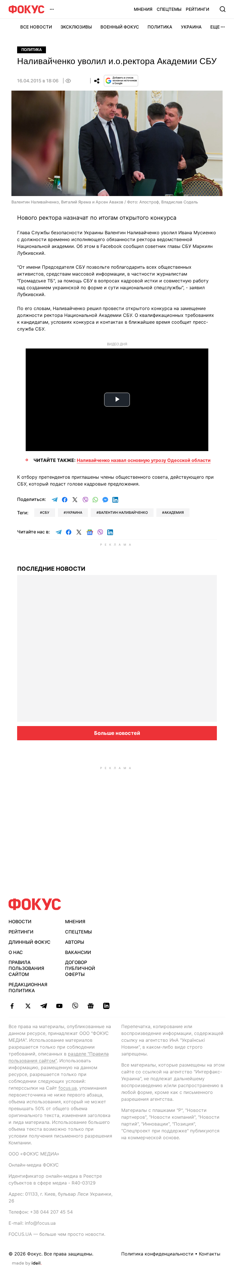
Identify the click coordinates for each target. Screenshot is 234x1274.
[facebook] (12, 1006)
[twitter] (27, 1006)
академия (174, 512)
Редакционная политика (28, 987)
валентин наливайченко (123, 512)
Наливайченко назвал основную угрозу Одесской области (144, 460)
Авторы (74, 942)
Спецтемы (169, 9)
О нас (16, 952)
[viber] (74, 1006)
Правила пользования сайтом (26, 968)
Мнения (143, 9)
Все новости (36, 27)
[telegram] (43, 1006)
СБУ (45, 512)
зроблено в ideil (27, 1263)
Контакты (209, 1254)
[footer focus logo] (35, 904)
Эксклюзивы (76, 27)
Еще (215, 27)
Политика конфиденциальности (157, 1254)
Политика (160, 27)
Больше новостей (117, 733)
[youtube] (59, 1006)
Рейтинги (197, 9)
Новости (20, 921)
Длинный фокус (30, 942)
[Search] (222, 9)
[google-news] (90, 1006)
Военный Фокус (119, 27)
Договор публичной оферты (80, 968)
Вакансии (78, 952)
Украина (191, 27)
